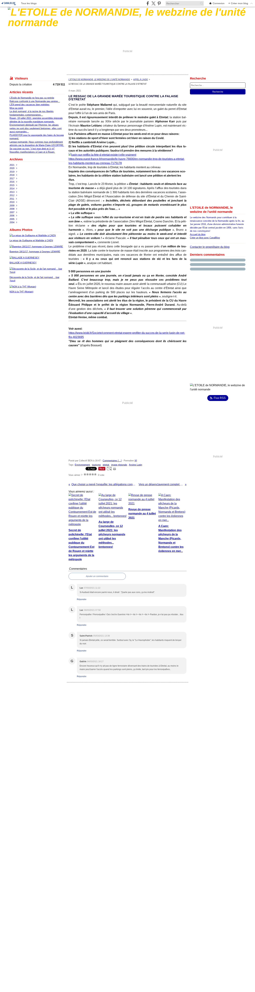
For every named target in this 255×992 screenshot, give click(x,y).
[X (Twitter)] (153, 3)
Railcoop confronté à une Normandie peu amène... (35, 101)
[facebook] (148, 3)
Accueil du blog (197, 234)
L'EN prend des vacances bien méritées (29, 104)
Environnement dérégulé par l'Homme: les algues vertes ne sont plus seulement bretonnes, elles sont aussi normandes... (36, 128)
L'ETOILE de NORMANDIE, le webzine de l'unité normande (99, 79)
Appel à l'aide (140, 79)
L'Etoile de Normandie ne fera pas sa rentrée (32, 98)
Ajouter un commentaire (97, 576)
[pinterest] (159, 3)
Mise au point (16, 108)
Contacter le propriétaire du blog (210, 246)
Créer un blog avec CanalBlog (205, 237)
